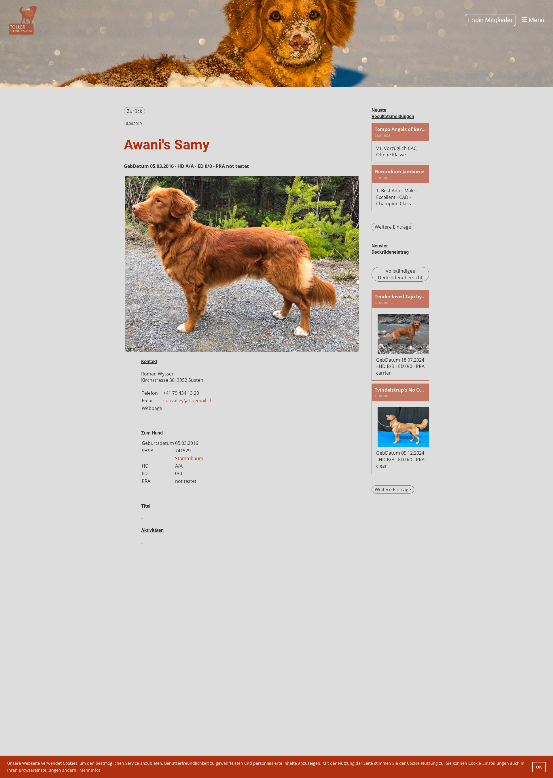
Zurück (134, 111)
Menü (535, 20)
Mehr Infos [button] (90, 770)
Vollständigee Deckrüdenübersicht (400, 274)
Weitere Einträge (393, 227)
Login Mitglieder (490, 20)
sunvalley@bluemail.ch (188, 400)
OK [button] (539, 767)
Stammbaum (189, 458)
